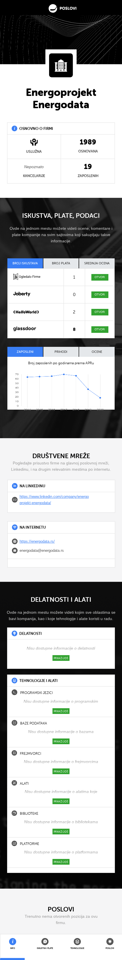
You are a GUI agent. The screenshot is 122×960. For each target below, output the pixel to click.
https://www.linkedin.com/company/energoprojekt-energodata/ (54, 499)
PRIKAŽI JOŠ (61, 658)
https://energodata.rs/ (37, 541)
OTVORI (99, 277)
